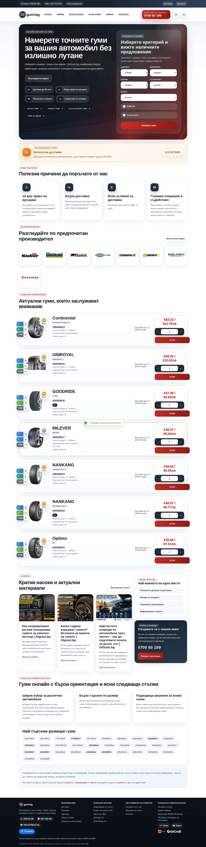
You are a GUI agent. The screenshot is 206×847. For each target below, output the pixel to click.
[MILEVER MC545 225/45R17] (103, 439)
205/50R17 (157, 745)
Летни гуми (33, 109)
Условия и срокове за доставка (155, 590)
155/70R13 (29, 738)
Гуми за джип (34, 116)
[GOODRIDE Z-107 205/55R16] (103, 402)
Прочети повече (30, 657)
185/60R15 (137, 738)
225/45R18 (76, 752)
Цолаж (124, 79)
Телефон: (30, 4)
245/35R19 (153, 752)
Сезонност (156, 79)
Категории (95, 14)
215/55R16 (109, 745)
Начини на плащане (149, 597)
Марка (124, 92)
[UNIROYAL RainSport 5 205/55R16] (103, 365)
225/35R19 (122, 752)
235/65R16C (140, 745)
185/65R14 (122, 738)
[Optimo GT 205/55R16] (103, 549)
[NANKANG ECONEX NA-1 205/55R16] (103, 512)
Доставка (168, 4)
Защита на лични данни (71, 821)
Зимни (60, 14)
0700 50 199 (149, 647)
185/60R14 (106, 738)
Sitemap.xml (98, 818)
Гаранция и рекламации (152, 604)
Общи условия (67, 818)
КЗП (93, 839)
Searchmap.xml (99, 821)
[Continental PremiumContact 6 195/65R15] (103, 329)
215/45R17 (172, 745)
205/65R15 (45, 745)
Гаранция (65, 814)
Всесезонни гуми (78, 109)
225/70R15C (77, 745)
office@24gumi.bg (74, 4)
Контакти (181, 4)
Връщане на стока (133, 810)
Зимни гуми (54, 109)
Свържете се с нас (134, 807)
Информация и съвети (151, 611)
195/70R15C (61, 745)
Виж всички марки (175, 238)
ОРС (86, 839)
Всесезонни (76, 14)
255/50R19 (168, 752)
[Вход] (176, 14)
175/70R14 (91, 738)
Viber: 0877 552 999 (53, 4)
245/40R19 (137, 752)
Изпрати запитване (150, 656)
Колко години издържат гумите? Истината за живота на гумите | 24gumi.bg (75, 633)
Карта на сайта (99, 814)
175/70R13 (60, 738)
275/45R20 (45, 759)
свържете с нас (123, 782)
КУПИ (172, 340)
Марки (109, 14)
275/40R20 (29, 759)
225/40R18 (60, 752)
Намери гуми (149, 125)
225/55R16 (125, 745)
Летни (47, 14)
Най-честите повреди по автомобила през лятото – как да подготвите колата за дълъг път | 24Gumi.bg (112, 636)
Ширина (125, 67)
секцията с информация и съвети (80, 782)
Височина (155, 67)
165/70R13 (45, 738)
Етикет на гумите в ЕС (103, 810)
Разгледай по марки (38, 78)
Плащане (65, 810)
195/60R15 (168, 738)
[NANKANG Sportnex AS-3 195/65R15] (103, 476)
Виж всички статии (120, 588)
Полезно (124, 14)
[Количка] (184, 14)
